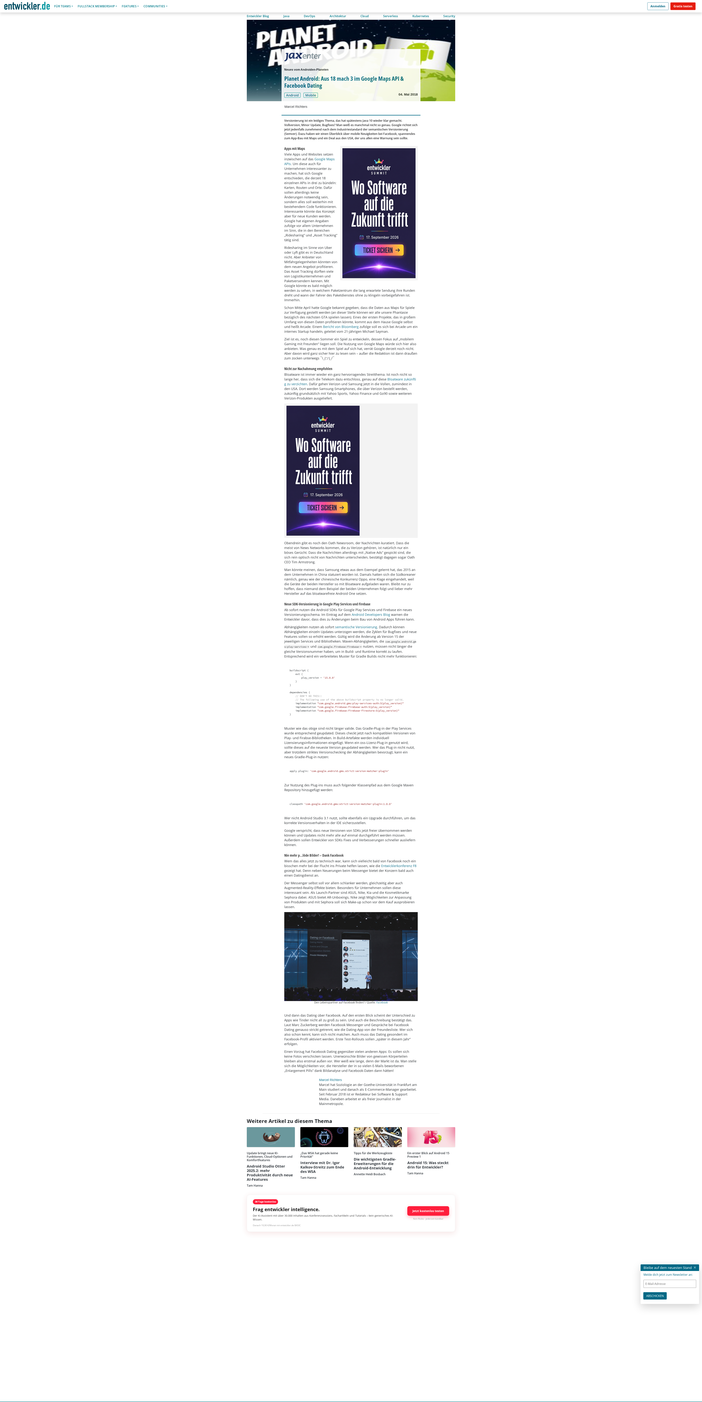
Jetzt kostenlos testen (428, 1211)
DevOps (309, 16)
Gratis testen (682, 6)
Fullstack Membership (96, 6)
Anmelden (657, 6)
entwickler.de (27, 7)
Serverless (390, 16)
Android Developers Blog (371, 614)
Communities (154, 6)
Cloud (365, 16)
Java (286, 16)
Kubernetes (420, 16)
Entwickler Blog (258, 16)
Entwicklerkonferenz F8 (398, 866)
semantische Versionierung (356, 627)
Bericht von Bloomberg (341, 326)
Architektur (338, 16)
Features (129, 6)
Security (449, 16)
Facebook (382, 1002)
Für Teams (62, 6)
